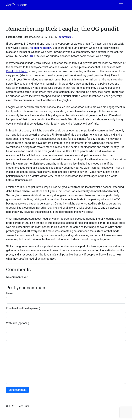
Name (9, 293)
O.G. (31, 56)
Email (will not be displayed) (23, 308)
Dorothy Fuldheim (16, 71)
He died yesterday (40, 47)
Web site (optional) (17, 323)
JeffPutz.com (16, 5)
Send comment (17, 389)
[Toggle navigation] (121, 5)
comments (65, 36)
